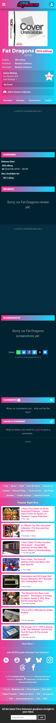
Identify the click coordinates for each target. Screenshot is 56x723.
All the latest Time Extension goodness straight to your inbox (28, 710)
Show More (27, 644)
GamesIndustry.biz (25, 699)
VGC (11, 699)
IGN (38, 694)
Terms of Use (35, 491)
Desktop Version (42, 495)
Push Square (33, 689)
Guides (48, 100)
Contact (6, 491)
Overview (7, 100)
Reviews (20, 100)
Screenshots (35, 100)
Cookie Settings (24, 495)
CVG (38, 699)
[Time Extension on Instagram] (50, 660)
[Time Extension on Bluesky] (39, 660)
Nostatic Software (23, 63)
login (37, 429)
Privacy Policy (19, 491)
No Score (8, 84)
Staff (21, 486)
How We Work (33, 486)
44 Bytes (19, 679)
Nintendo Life (18, 689)
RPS (45, 699)
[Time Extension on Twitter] (28, 660)
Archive (10, 495)
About (13, 486)
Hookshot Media (18, 677)
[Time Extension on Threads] (22, 668)
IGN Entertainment (42, 677)
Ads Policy (49, 491)
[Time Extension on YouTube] (17, 660)
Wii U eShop (8, 178)
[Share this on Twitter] (34, 352)
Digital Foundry (10, 694)
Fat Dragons (27, 50)
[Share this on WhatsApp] (18, 352)
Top (6, 486)
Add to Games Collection (19, 92)
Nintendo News (27, 694)
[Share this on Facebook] (29, 352)
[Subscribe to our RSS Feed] (6, 660)
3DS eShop (20, 60)
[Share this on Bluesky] (23, 352)
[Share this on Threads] (40, 352)
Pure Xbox (47, 689)
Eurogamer (48, 694)
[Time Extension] (28, 4)
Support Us (48, 486)
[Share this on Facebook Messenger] (45, 352)
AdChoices (31, 679)
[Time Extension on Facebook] (33, 668)
